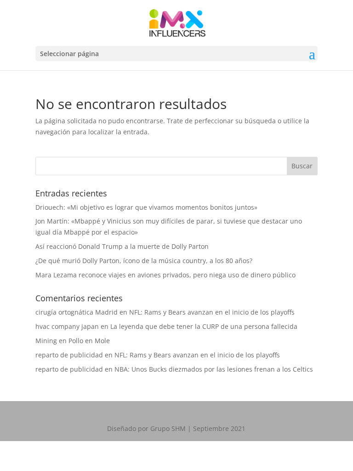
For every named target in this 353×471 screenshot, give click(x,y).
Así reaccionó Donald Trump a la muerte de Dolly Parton (122, 246)
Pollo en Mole (89, 340)
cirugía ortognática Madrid (76, 312)
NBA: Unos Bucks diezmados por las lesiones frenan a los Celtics (213, 369)
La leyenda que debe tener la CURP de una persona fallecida (203, 326)
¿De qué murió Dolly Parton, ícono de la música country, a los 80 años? (143, 260)
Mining (46, 340)
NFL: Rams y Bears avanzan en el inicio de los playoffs (212, 312)
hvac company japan (67, 326)
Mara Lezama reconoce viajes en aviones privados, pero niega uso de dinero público (165, 274)
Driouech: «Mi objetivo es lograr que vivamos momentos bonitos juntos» (146, 207)
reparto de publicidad (69, 354)
